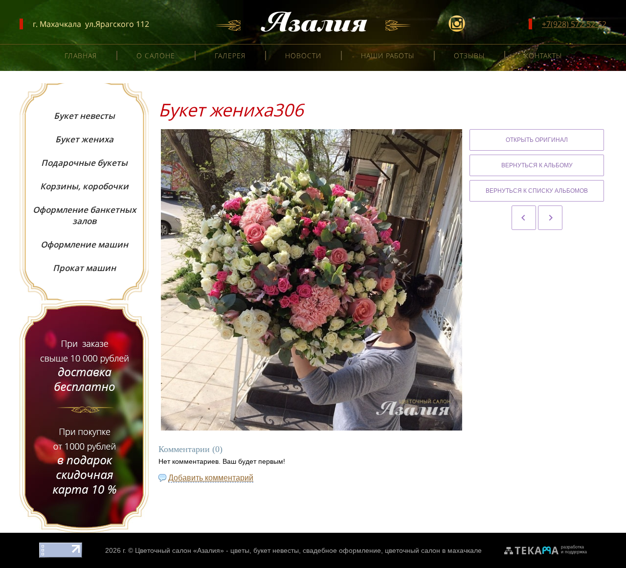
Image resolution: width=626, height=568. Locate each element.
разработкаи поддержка (574, 549)
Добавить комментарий (210, 478)
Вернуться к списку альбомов (537, 190)
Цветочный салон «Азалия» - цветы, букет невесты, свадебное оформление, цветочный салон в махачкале (308, 550)
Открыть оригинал (537, 139)
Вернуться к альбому (537, 165)
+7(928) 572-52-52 (574, 24)
